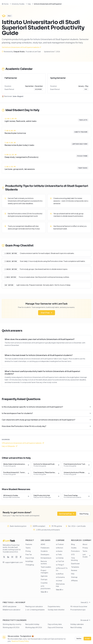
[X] (4, 557)
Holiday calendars (77, 624)
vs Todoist (60, 544)
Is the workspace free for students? (17, 413)
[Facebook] (20, 557)
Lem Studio (85, 555)
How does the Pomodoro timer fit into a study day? (24, 426)
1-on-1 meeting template (35, 610)
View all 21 (84, 602)
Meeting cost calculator (34, 606)
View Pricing (83, 514)
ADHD (43, 544)
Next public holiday (32, 624)
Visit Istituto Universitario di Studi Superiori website (20, 47)
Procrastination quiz (78, 610)
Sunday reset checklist (56, 610)
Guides (73, 548)
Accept (87, 638)
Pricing (28, 551)
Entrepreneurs (46, 558)
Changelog (30, 565)
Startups (44, 579)
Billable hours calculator (11, 610)
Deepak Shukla (19, 51)
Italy (29, 4)
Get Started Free (65, 514)
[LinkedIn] (8, 557)
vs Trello (59, 554)
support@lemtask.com (14, 562)
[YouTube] (12, 557)
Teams (28, 548)
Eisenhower (75, 563)
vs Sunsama (60, 577)
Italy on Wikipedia (8, 446)
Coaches (44, 583)
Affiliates (74, 580)
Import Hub (30, 558)
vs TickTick (60, 561)
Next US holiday (76, 627)
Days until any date (55, 624)
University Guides (18, 4)
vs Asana (59, 551)
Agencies (44, 576)
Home (6, 4)
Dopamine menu (54, 606)
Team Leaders (46, 567)
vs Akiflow (59, 574)
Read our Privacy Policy (20, 641)
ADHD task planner (9, 606)
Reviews (74, 570)
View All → (44, 592)
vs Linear (59, 580)
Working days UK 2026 (33, 627)
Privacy (85, 548)
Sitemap (74, 577)
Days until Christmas (55, 627)
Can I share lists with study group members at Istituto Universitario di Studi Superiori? (38, 420)
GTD (73, 554)
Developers (45, 554)
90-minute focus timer (78, 606)
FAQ (72, 574)
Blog (73, 544)
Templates (75, 567)
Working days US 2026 (11, 627)
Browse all (84, 620)
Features (29, 544)
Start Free (45, 312)
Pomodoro (75, 551)
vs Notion (59, 548)
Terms (85, 551)
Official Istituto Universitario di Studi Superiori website (22, 443)
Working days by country (12, 624)
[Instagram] (16, 557)
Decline (78, 638)
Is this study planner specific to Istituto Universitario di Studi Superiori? (32, 407)
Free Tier (29, 554)
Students (44, 551)
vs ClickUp (60, 558)
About (85, 544)
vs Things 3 (60, 565)
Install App (29, 561)
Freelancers (45, 548)
